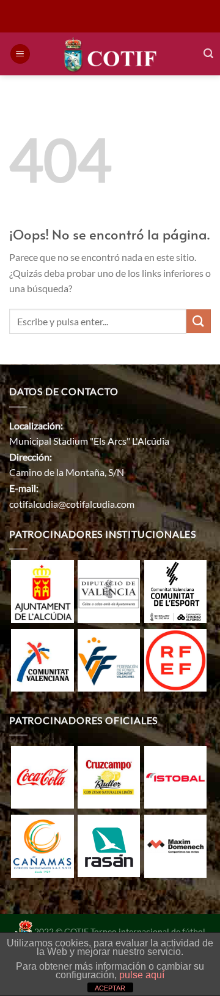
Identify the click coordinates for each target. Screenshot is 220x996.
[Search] (208, 54)
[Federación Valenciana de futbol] (109, 659)
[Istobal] (175, 776)
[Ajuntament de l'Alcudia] (42, 589)
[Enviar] (198, 321)
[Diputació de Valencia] (109, 589)
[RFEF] (175, 659)
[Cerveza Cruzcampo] (109, 776)
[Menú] (20, 54)
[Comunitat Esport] (175, 589)
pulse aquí (141, 975)
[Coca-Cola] (42, 776)
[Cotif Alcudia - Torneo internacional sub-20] (110, 53)
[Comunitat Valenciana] (42, 659)
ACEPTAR (110, 988)
